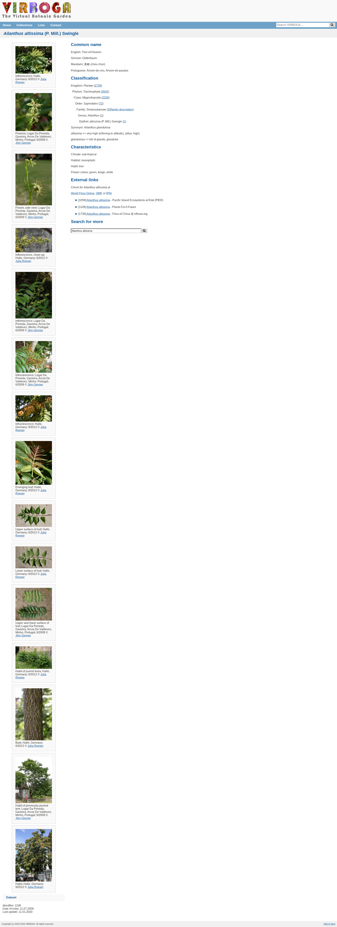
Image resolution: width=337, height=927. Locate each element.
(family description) (122, 109)
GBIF (99, 193)
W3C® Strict (329, 924)
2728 (98, 85)
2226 (105, 97)
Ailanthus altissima (98, 200)
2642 (105, 91)
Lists (41, 25)
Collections (24, 25)
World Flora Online (82, 193)
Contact (55, 25)
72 (101, 103)
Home (7, 25)
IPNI (109, 193)
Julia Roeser (23, 261)
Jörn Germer (23, 142)
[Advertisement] (282, 10)
